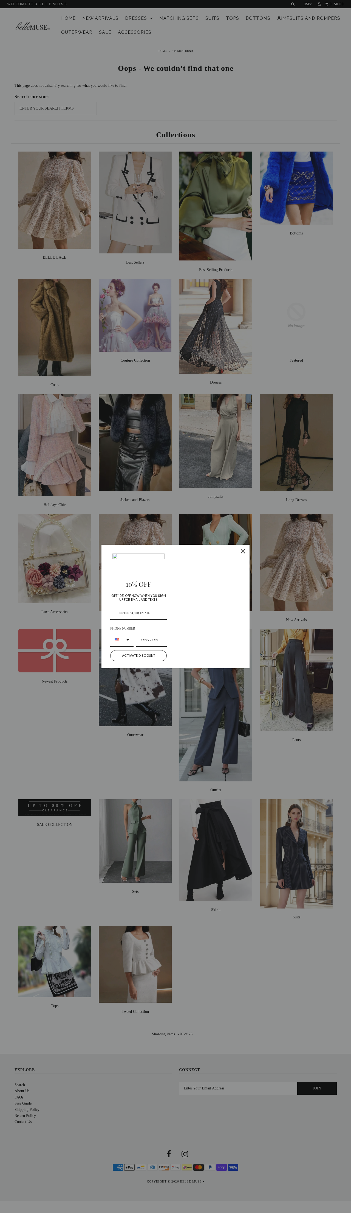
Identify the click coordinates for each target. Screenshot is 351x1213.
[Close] (243, 551)
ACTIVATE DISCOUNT (138, 655)
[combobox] (122, 640)
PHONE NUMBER (122, 628)
